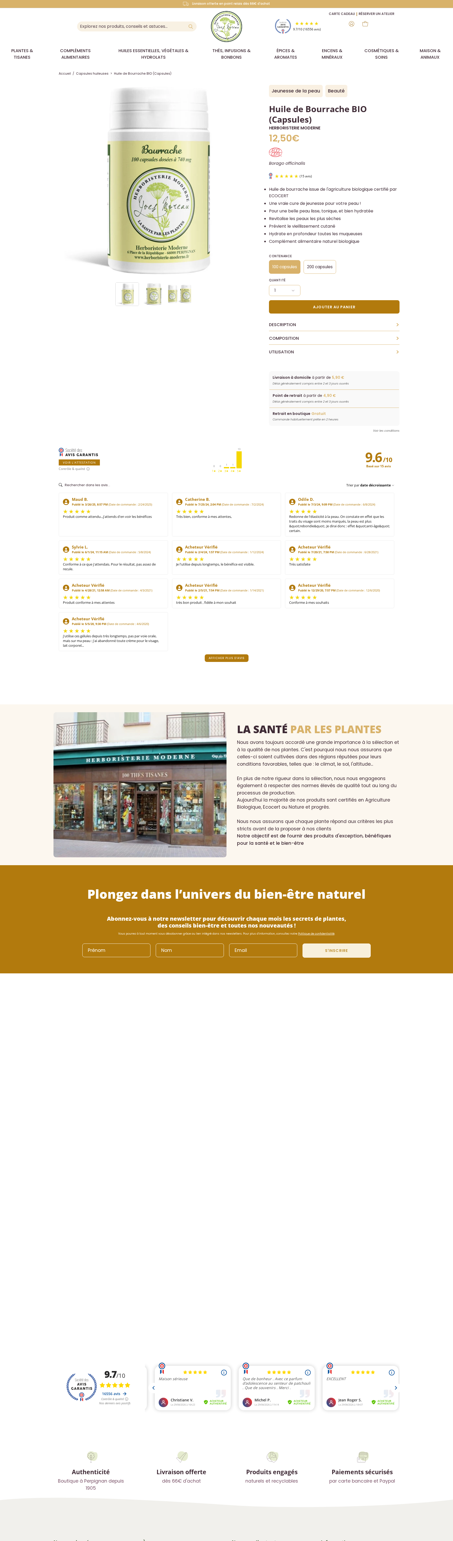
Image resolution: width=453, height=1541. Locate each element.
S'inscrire (336, 950)
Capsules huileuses (92, 73)
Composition (334, 338)
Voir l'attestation (79, 462)
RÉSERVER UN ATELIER (376, 13)
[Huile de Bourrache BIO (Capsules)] (127, 294)
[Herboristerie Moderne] (226, 26)
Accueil (65, 73)
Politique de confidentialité (316, 934)
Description (334, 324)
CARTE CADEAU (342, 13)
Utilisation (334, 352)
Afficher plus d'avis (227, 658)
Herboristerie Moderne (294, 128)
